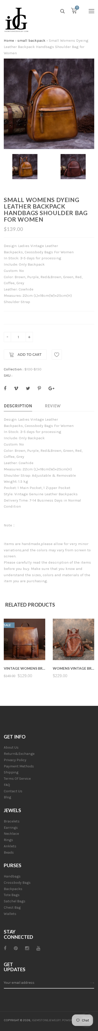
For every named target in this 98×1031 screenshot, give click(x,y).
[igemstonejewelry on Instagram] (27, 948)
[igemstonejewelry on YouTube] (38, 948)
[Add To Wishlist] (57, 355)
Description (18, 405)
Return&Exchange (19, 754)
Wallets (10, 914)
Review (53, 405)
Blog (7, 797)
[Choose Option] (73, 648)
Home (9, 40)
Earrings (11, 827)
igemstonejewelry (46, 1020)
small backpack (31, 40)
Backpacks (13, 889)
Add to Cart (29, 355)
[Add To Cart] (24, 648)
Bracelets (12, 821)
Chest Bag (12, 907)
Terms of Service (17, 778)
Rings (8, 840)
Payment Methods (19, 766)
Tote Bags (12, 895)
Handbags (12, 876)
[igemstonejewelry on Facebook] (5, 948)
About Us (11, 747)
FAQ (7, 785)
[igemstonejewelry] (16, 20)
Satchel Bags (14, 901)
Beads (9, 852)
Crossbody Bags (17, 882)
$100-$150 (32, 369)
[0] (74, 11)
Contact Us (13, 791)
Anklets (10, 846)
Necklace (11, 833)
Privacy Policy (15, 760)
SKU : (8, 375)
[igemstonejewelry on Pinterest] (16, 948)
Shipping (11, 772)
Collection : (13, 369)
